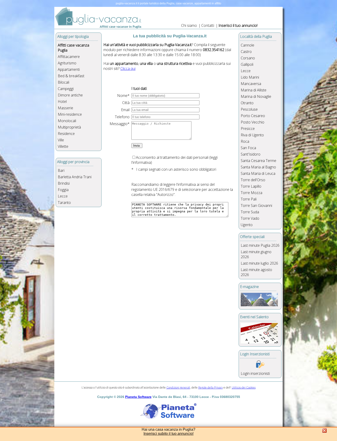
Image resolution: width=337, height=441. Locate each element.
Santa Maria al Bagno (258, 167)
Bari (61, 170)
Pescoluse (249, 109)
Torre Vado (250, 218)
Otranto (247, 102)
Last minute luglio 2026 (259, 263)
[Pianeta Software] (168, 419)
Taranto (64, 202)
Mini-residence (70, 114)
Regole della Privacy (210, 387)
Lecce (63, 196)
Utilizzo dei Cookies (244, 387)
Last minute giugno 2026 (256, 254)
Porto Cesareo (253, 115)
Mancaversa (251, 83)
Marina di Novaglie (256, 96)
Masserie (65, 107)
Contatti (208, 25)
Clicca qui (127, 68)
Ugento (247, 224)
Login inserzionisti (255, 373)
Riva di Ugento (252, 134)
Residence (66, 133)
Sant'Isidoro (250, 154)
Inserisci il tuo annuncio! (237, 25)
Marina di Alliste (253, 90)
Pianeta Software (138, 397)
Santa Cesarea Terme (258, 160)
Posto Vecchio (252, 122)
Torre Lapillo (251, 186)
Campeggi (66, 88)
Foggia (63, 189)
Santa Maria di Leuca (258, 173)
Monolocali (67, 120)
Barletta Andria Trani (74, 176)
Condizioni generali (178, 387)
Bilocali (63, 82)
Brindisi (64, 183)
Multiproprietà (69, 127)
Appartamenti (69, 69)
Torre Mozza (251, 192)
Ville (61, 139)
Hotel (62, 101)
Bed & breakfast (71, 75)
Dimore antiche (70, 95)
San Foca (248, 147)
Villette (63, 146)
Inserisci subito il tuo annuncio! (168, 434)
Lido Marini (250, 77)
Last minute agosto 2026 (256, 272)
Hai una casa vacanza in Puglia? (168, 429)
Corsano (248, 57)
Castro (246, 51)
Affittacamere (69, 56)
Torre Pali (249, 199)
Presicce (248, 128)
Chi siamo (189, 25)
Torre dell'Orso (253, 179)
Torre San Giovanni (256, 205)
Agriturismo (67, 63)
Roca (245, 141)
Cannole (247, 45)
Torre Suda (250, 211)
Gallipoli (247, 64)
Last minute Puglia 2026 (260, 245)
